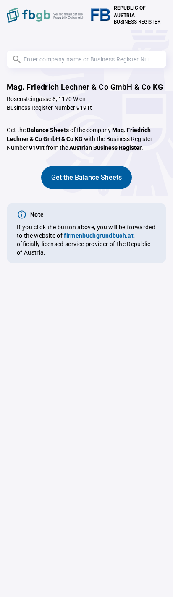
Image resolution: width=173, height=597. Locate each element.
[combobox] (86, 59)
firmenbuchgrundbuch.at (99, 235)
